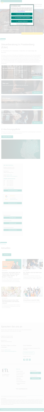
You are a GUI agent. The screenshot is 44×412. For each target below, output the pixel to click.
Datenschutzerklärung (21, 11)
